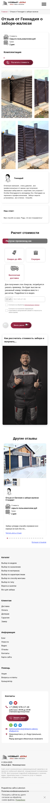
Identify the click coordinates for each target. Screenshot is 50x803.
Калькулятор (6, 681)
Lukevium (21, 788)
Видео (4, 646)
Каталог (5, 557)
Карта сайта (6, 657)
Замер (4, 621)
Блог (3, 638)
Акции (4, 674)
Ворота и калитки (8, 586)
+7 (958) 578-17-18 (19, 707)
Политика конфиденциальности (15, 791)
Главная (4, 12)
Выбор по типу (7, 582)
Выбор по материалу (10, 571)
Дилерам (5, 614)
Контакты (5, 653)
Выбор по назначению (11, 567)
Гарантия (5, 618)
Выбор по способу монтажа (13, 578)
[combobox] (9, 299)
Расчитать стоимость (20, 62)
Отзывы (4, 649)
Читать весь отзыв (14, 533)
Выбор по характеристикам (13, 574)
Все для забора (8, 590)
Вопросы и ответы (9, 677)
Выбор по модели (9, 563)
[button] (7, 538)
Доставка (5, 606)
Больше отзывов (39, 542)
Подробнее (20, 800)
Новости (5, 642)
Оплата (4, 610)
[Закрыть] (45, 797)
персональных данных (31, 305)
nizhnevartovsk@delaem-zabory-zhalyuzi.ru (23, 730)
